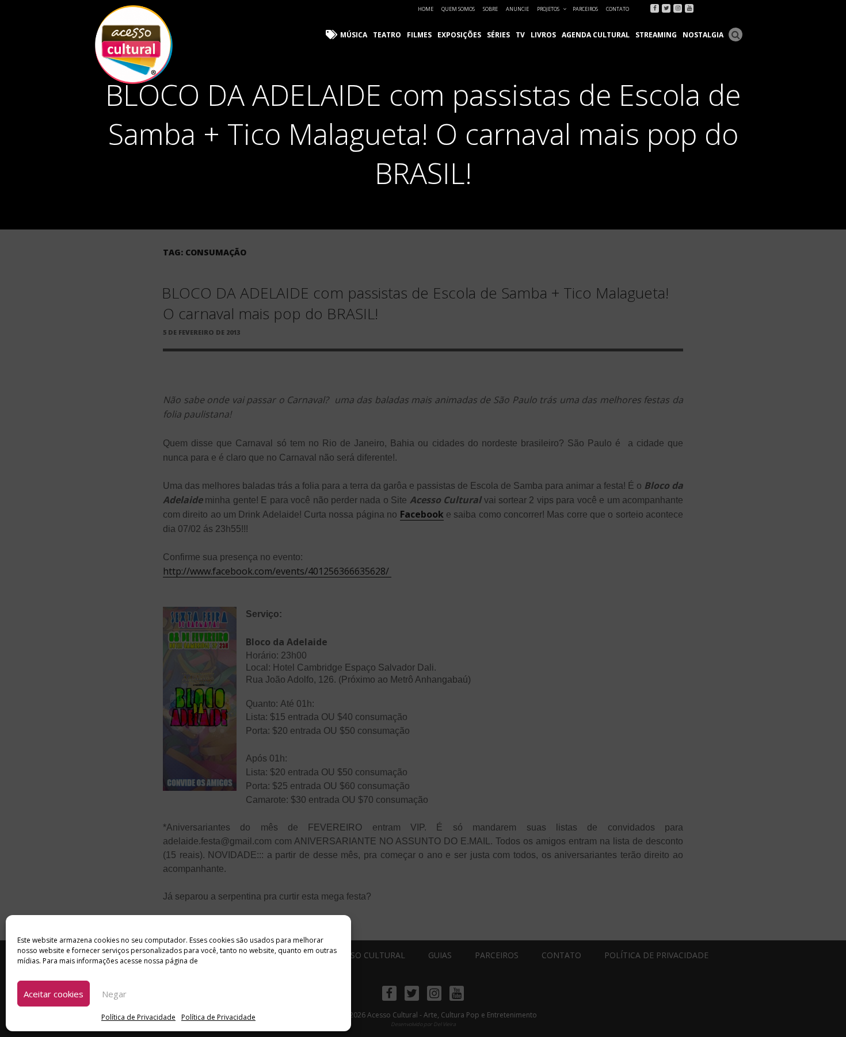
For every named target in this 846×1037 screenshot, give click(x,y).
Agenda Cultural (596, 35)
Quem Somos (458, 9)
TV (520, 35)
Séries (498, 35)
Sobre (490, 9)
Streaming (656, 35)
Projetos (548, 9)
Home (425, 9)
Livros (543, 35)
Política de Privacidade (138, 1017)
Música (353, 35)
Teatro (387, 35)
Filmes (419, 35)
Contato (617, 9)
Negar (114, 994)
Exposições (459, 35)
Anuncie (517, 9)
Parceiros (585, 9)
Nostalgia (703, 35)
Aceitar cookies (53, 994)
